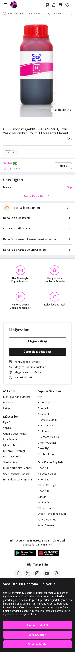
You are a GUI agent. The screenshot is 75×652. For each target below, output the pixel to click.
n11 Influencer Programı (17, 479)
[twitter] (28, 576)
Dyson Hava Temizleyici (52, 513)
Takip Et (63, 165)
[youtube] (47, 576)
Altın (40, 397)
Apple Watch (45, 431)
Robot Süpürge (47, 402)
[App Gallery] (48, 553)
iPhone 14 (43, 408)
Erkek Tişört (44, 448)
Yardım (7, 428)
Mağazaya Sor (13, 168)
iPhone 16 (43, 491)
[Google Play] (25, 553)
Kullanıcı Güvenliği (14, 451)
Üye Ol (7, 422)
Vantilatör (43, 502)
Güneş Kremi (45, 508)
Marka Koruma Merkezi (17, 397)
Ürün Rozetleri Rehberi (16, 473)
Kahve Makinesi (47, 519)
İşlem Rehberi (11, 445)
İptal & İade (10, 439)
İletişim (7, 408)
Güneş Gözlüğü (47, 485)
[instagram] (37, 576)
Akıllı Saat (43, 414)
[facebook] (18, 576)
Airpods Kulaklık (47, 419)
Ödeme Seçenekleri (15, 433)
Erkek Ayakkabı (47, 442)
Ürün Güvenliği (12, 456)
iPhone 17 (43, 479)
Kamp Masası (46, 525)
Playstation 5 (45, 425)
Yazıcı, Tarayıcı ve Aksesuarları (53, 13)
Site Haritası (10, 462)
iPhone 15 (43, 468)
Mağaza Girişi (37, 341)
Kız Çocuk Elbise (47, 473)
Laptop (42, 496)
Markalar (8, 402)
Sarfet (7, 163)
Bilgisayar (27, 13)
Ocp (69, 187)
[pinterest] (56, 576)
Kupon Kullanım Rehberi (17, 468)
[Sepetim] (47, 5)
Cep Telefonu (46, 454)
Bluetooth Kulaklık (48, 437)
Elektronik (13, 13)
